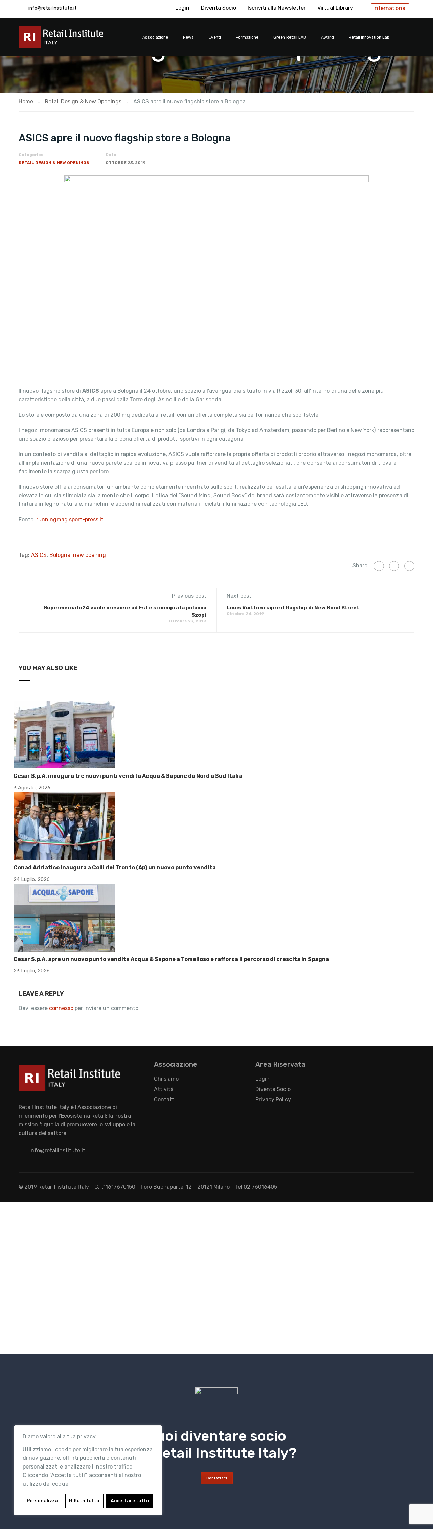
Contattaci (216, 1478)
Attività (164, 1089)
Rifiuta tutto (84, 1501)
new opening (89, 555)
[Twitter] (394, 566)
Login (182, 8)
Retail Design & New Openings (54, 162)
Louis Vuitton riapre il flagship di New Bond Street (293, 608)
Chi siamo (166, 1079)
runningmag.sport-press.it (70, 519)
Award (327, 37)
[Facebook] (379, 566)
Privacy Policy (273, 1099)
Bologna (59, 555)
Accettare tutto (130, 1501)
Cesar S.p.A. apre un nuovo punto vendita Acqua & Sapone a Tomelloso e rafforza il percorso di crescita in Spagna (171, 959)
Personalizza (42, 1501)
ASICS (39, 555)
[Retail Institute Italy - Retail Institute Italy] (69, 40)
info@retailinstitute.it (52, 8)
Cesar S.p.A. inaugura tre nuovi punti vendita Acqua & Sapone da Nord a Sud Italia (128, 776)
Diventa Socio (218, 8)
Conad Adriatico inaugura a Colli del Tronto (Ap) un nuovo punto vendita (115, 867)
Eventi (215, 37)
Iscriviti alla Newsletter (277, 8)
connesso (61, 1008)
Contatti (165, 1099)
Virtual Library (335, 8)
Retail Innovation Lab (369, 37)
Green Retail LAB (289, 37)
